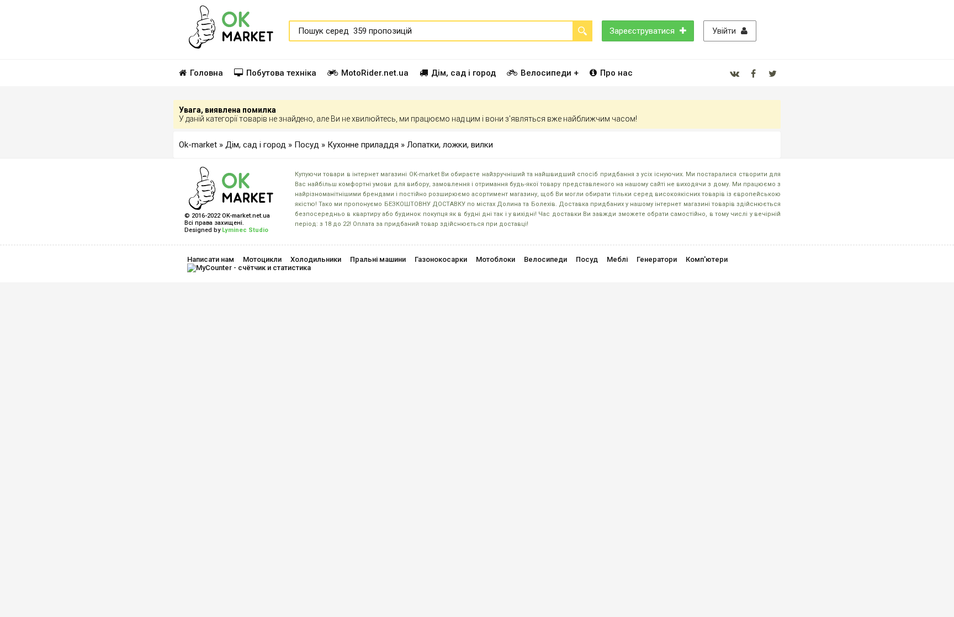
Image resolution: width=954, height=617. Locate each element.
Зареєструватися (643, 31)
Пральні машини (378, 259)
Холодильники (315, 259)
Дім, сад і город (463, 73)
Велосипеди (545, 259)
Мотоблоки (495, 259)
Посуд (587, 259)
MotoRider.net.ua (375, 73)
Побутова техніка (281, 73)
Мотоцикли (262, 259)
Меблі (617, 259)
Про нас (616, 73)
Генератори (657, 259)
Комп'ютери (707, 259)
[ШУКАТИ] (582, 30)
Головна (206, 73)
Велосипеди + (550, 73)
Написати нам (210, 259)
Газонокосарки (441, 259)
